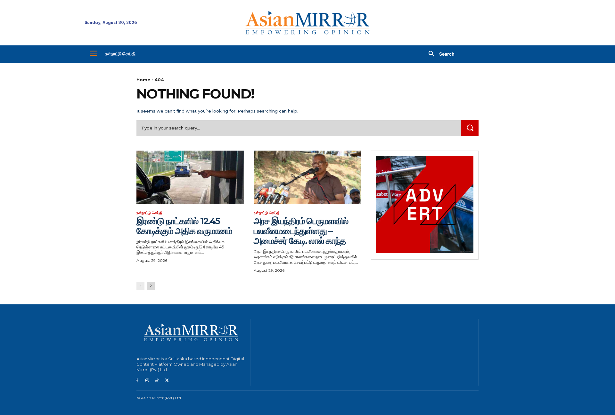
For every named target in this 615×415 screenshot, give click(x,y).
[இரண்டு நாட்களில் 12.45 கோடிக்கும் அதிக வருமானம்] (190, 177)
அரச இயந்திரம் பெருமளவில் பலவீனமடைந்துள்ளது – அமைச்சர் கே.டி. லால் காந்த (301, 230)
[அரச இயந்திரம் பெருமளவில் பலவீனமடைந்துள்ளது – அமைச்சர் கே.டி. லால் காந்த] (307, 177)
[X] (166, 380)
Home (143, 79)
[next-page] (151, 286)
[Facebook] (137, 380)
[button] (439, 54)
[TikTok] (157, 380)
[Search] (470, 128)
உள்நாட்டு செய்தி (149, 213)
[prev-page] (140, 286)
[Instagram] (147, 380)
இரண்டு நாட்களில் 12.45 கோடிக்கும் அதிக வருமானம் (184, 225)
